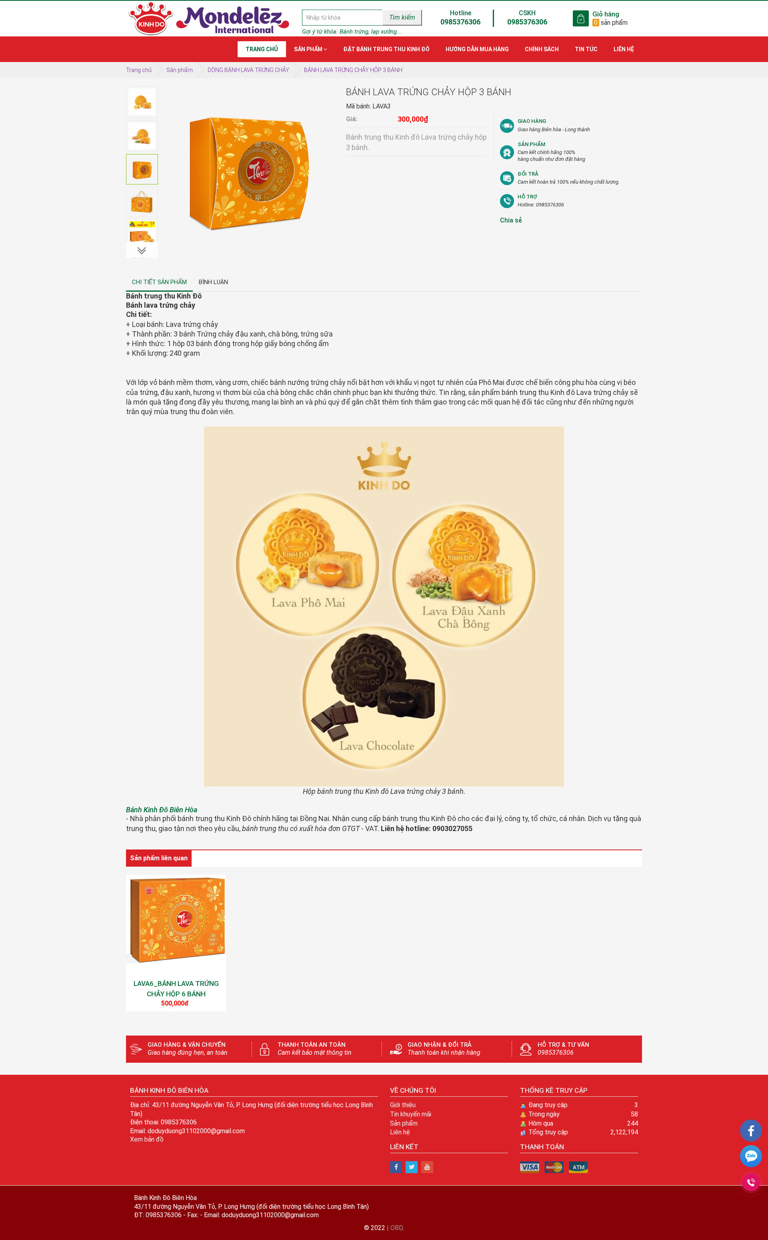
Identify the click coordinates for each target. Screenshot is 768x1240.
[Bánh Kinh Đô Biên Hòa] (396, 1167)
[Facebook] (751, 1131)
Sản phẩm (179, 70)
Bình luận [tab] (213, 282)
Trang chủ (139, 70)
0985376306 (460, 22)
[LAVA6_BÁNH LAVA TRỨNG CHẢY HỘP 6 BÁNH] (176, 925)
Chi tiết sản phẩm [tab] (159, 282)
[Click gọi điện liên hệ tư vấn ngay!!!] (751, 1182)
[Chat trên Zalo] (751, 1157)
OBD (396, 1228)
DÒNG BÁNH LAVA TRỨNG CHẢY (248, 70)
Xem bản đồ (147, 1139)
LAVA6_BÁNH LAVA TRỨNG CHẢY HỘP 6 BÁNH (176, 989)
